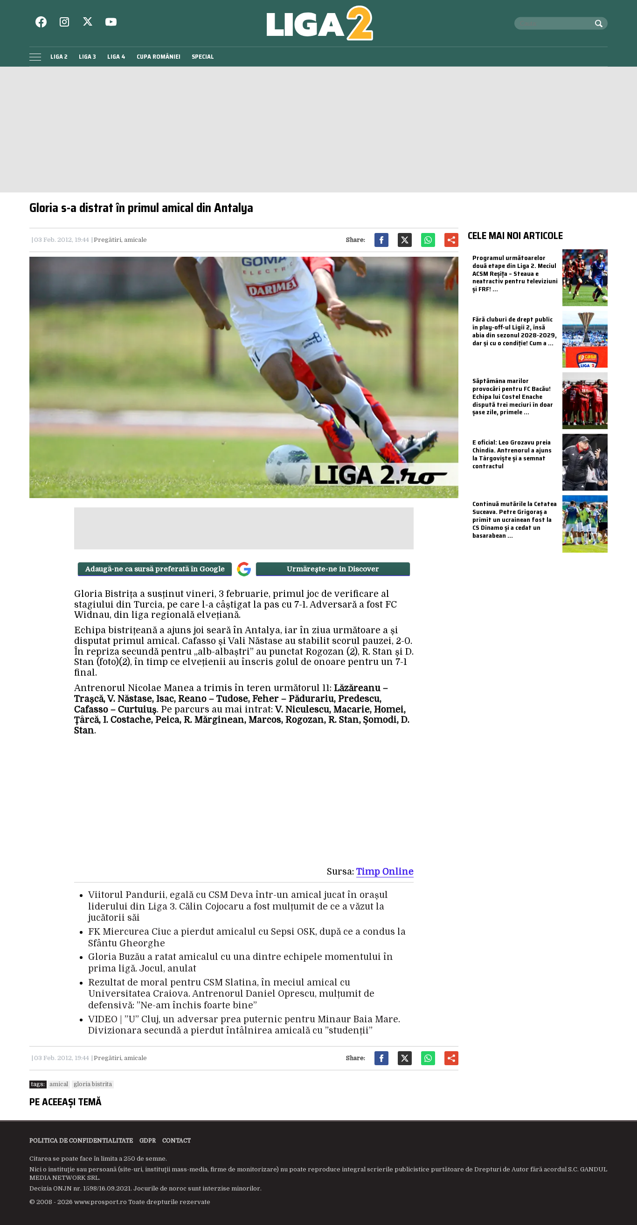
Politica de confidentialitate (81, 1140)
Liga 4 (116, 57)
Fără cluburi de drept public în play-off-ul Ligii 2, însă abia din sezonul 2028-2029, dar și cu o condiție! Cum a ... (514, 331)
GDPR (147, 1140)
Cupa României (158, 57)
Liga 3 (87, 57)
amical (58, 1084)
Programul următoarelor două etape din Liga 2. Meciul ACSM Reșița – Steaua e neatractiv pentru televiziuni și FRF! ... (515, 273)
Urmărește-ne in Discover (333, 569)
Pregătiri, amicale (120, 239)
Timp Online (385, 872)
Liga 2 (59, 57)
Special (203, 57)
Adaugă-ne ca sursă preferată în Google (155, 569)
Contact (176, 1140)
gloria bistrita (93, 1084)
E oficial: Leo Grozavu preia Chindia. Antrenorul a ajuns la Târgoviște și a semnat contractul (512, 454)
